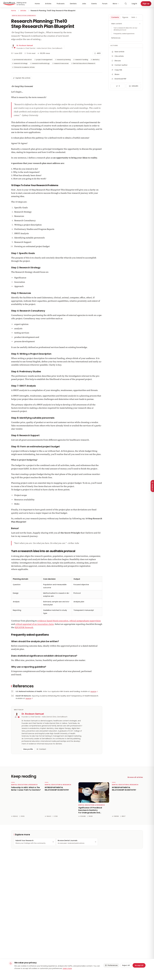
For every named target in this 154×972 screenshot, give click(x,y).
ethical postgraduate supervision (85, 620)
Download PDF (120, 79)
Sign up (146, 3)
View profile (28, 749)
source (93, 691)
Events (94, 3)
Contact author (121, 65)
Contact (42, 749)
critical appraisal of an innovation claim (34, 624)
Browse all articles (135, 777)
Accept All (139, 965)
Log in (134, 3)
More (115, 3)
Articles (48, 3)
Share (117, 74)
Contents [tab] (115, 17)
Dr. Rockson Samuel (25, 45)
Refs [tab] (134, 17)
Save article (119, 52)
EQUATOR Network (24, 627)
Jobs (84, 3)
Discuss (118, 61)
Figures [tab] (125, 17)
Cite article (119, 56)
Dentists (73, 3)
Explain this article (23, 78)
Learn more (67, 968)
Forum (104, 3)
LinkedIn (135, 86)
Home (37, 3)
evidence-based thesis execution (52, 620)
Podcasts (60, 3)
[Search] (125, 3)
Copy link (118, 70)
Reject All (126, 965)
